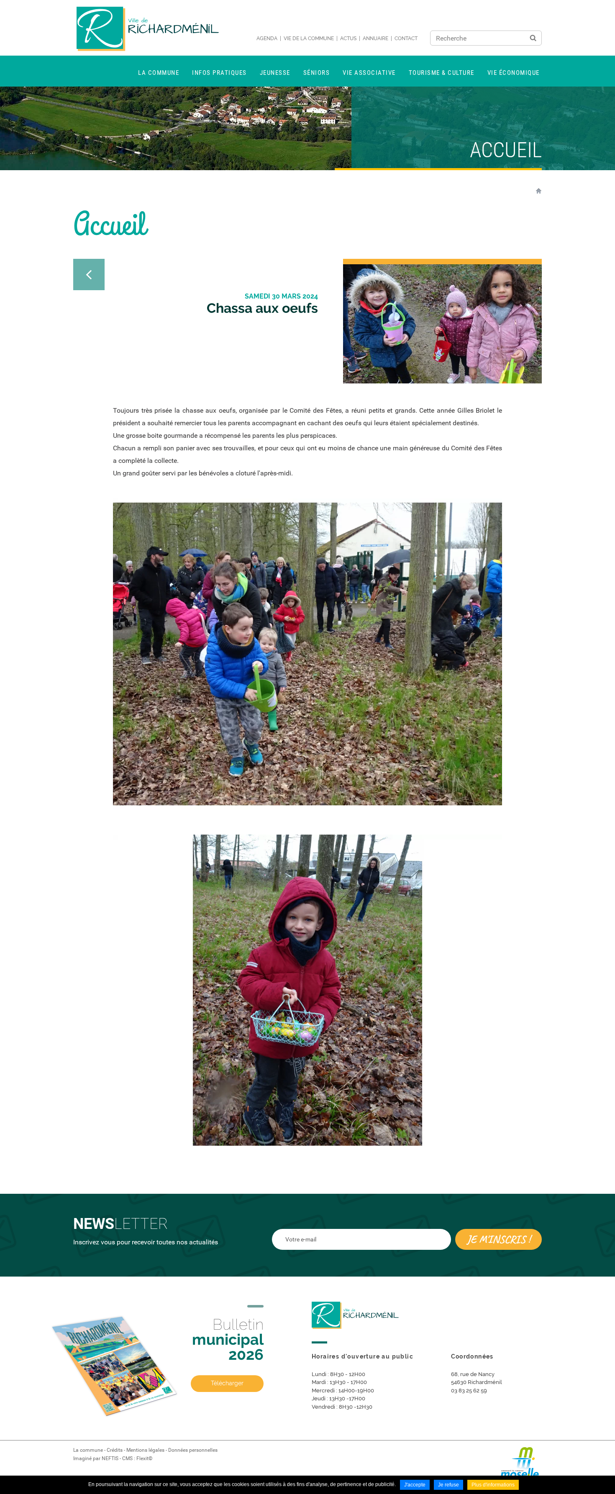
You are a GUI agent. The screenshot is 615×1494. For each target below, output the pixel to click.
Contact (406, 38)
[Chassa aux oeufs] (442, 323)
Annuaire (375, 38)
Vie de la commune (309, 38)
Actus (348, 38)
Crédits (115, 1450)
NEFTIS (110, 1458)
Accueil (539, 191)
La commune (88, 1450)
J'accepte (414, 1485)
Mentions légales (145, 1450)
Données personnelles (193, 1450)
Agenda (266, 38)
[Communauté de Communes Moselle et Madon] (521, 1465)
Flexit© (144, 1458)
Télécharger (227, 1383)
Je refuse (448, 1485)
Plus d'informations (493, 1485)
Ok (533, 38)
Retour (89, 274)
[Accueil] (148, 29)
